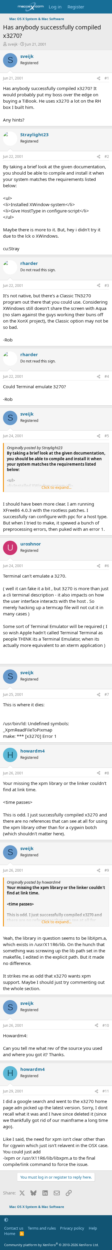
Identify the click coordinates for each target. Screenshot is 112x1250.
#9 (107, 870)
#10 (105, 1025)
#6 (107, 565)
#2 (107, 156)
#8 (107, 773)
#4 (107, 376)
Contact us (13, 1228)
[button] (6, 1219)
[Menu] (8, 7)
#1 (107, 78)
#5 (107, 435)
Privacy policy (72, 1228)
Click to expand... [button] (56, 487)
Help (93, 1228)
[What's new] (93, 6)
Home (9, 1233)
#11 (105, 1091)
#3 (107, 285)
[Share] (98, 78)
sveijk (13, 44)
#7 (107, 694)
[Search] (105, 6)
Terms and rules (42, 1228)
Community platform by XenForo (51, 1244)
